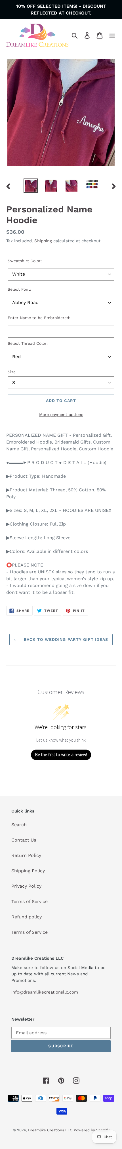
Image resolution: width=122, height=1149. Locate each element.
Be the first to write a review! (61, 754)
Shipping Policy (28, 870)
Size (12, 372)
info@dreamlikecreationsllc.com (44, 992)
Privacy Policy (26, 886)
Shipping (43, 240)
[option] (30, 185)
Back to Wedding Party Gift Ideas (65, 639)
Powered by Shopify (92, 1130)
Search (19, 824)
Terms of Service (29, 901)
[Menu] (112, 35)
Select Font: (19, 289)
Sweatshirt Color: (25, 260)
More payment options (61, 414)
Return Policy (26, 855)
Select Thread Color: (28, 343)
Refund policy (26, 917)
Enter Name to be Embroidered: (39, 317)
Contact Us (23, 840)
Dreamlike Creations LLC (50, 1130)
